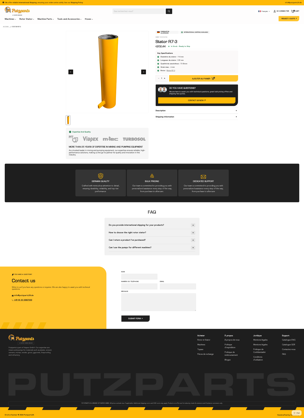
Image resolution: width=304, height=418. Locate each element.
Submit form (134, 318)
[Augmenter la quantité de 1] (165, 78)
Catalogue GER (288, 345)
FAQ (284, 354)
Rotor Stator (26, 19)
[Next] (143, 72)
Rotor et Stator (203, 340)
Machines (10, 19)
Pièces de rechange (205, 354)
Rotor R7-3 (171, 70)
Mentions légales (260, 340)
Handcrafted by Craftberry (288, 415)
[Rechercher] (169, 11)
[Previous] (70, 72)
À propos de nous (232, 340)
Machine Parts (45, 19)
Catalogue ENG (288, 340)
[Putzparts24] (21, 341)
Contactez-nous (288, 349)
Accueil (6, 27)
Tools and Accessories (69, 19)
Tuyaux (200, 349)
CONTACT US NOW (196, 100)
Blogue (228, 360)
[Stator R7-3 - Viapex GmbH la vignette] (68, 120)
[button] (264, 11)
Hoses (88, 19)
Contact (100, 19)
